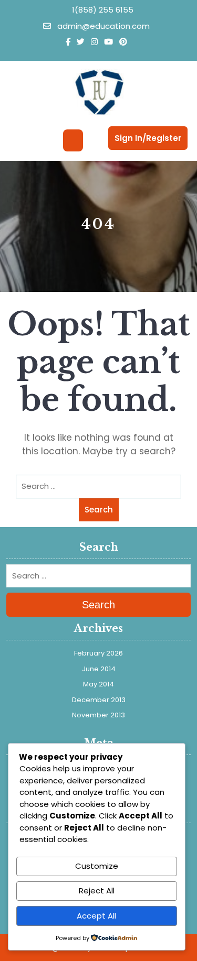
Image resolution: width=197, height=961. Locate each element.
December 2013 (99, 700)
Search (99, 509)
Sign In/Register (148, 138)
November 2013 (98, 715)
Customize (96, 865)
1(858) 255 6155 (101, 9)
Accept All (96, 915)
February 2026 (98, 653)
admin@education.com (102, 25)
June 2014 (99, 669)
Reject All (97, 890)
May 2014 (98, 684)
